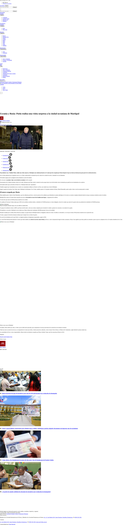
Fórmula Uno (6, 37)
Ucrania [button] (4, 336)
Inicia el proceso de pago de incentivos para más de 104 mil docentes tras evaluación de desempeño (29, 393)
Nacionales (2, 12)
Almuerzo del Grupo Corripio (9, 73)
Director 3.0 (5, 20)
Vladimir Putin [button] (9, 336)
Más (1, 65)
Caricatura (5, 74)
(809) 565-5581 (78, 517)
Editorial (4, 21)
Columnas (5, 17)
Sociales (4, 61)
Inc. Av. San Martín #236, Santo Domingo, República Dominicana (58, 517)
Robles (4, 77)
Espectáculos (3, 47)
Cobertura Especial (7, 71)
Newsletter (2, 79)
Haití (4, 28)
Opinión (2, 13)
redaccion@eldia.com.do (41, 522)
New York (5, 29)
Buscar (14, 7)
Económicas (2, 23)
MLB (4, 40)
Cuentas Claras (6, 18)
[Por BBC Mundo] (1, 119)
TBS (4, 43)
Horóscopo (5, 68)
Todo (4, 87)
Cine (4, 51)
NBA (4, 41)
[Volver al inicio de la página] (1, 93)
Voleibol (4, 45)
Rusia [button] (1, 336)
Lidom (4, 39)
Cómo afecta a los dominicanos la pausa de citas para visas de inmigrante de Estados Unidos (28, 460)
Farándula (5, 52)
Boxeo (4, 35)
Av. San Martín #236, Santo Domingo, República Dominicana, (13, 522)
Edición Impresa (6, 76)
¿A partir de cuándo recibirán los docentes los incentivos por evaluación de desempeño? (26, 491)
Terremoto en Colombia (7, 3)
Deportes (2, 32)
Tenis (4, 44)
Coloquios (5, 72)
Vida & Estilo (3, 55)
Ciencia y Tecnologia (7, 60)
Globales (2, 24)
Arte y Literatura (6, 59)
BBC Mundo (3, 120)
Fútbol (4, 38)
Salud (1, 63)
